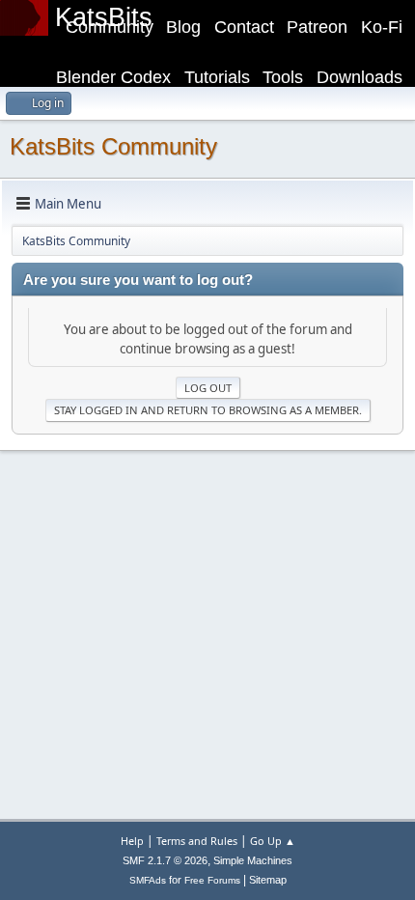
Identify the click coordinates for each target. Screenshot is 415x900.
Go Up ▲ (272, 840)
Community (109, 27)
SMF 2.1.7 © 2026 (165, 860)
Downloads (359, 77)
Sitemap (268, 880)
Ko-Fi (381, 27)
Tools (283, 77)
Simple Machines (252, 860)
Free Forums (212, 880)
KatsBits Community (113, 146)
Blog (183, 27)
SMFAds (147, 880)
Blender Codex (113, 77)
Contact (244, 27)
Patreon (317, 27)
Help (132, 840)
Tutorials (217, 77)
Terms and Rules (196, 840)
